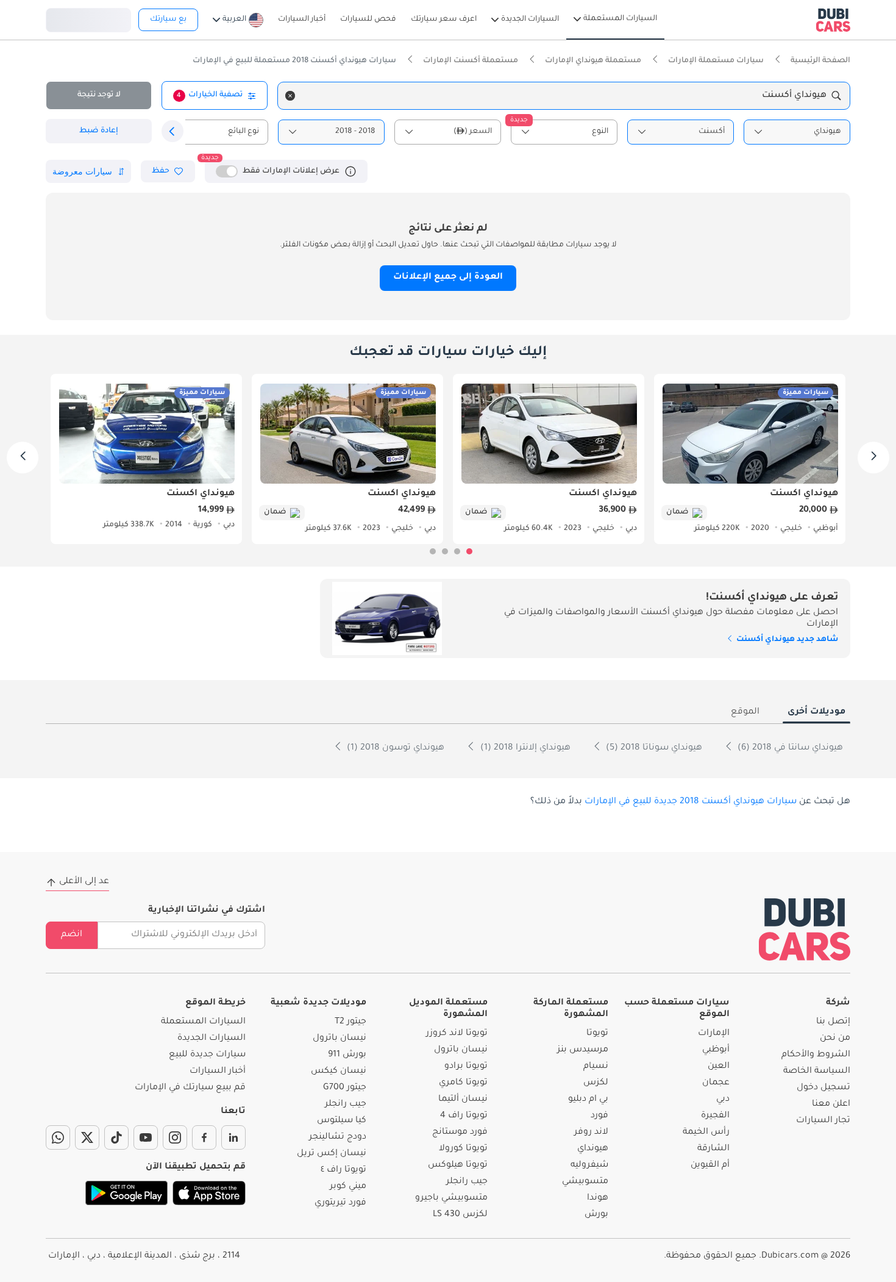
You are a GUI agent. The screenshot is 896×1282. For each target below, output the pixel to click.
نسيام (595, 1067)
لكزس (595, 1083)
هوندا (597, 1198)
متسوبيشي (585, 1182)
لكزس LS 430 (460, 1215)
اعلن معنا (831, 1104)
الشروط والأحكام (815, 1055)
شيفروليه (589, 1165)
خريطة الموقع (215, 1003)
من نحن (835, 1039)
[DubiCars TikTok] (116, 1137)
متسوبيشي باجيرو (451, 1198)
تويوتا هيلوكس (458, 1165)
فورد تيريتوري (340, 1203)
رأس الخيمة (706, 1132)
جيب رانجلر (467, 1182)
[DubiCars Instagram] (175, 1137)
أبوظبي (716, 1050)
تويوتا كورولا (463, 1149)
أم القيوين (710, 1165)
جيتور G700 (344, 1088)
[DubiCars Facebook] (204, 1137)
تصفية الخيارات (210, 95)
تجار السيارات (823, 1121)
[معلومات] (350, 171)
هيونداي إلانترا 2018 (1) (524, 748)
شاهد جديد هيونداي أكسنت (786, 640)
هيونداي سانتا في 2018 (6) (789, 748)
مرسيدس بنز (582, 1050)
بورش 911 (347, 1055)
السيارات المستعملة (203, 1022)
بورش (596, 1215)
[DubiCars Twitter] (87, 1137)
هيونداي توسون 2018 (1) (394, 748)
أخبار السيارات (218, 1071)
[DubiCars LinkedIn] (233, 1137)
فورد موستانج (460, 1132)
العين (719, 1067)
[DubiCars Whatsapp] (58, 1137)
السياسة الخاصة (816, 1071)
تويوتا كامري (463, 1083)
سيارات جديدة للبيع (207, 1055)
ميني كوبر (348, 1187)
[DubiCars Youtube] (146, 1137)
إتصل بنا (833, 1022)
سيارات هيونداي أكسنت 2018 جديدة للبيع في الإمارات (691, 802)
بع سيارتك (168, 19)
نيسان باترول (461, 1050)
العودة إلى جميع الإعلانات (448, 277)
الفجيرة (715, 1116)
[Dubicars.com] (804, 929)
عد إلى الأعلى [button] (84, 882)
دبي (723, 1100)
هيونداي (592, 1149)
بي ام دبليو (588, 1100)
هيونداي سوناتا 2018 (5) (652, 748)
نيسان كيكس (338, 1071)
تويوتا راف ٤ (343, 1170)
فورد (599, 1116)
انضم (71, 935)
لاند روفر (591, 1132)
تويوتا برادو (466, 1067)
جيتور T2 (350, 1022)
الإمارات (714, 1034)
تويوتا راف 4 (464, 1116)
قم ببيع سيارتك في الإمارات (190, 1088)
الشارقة (713, 1149)
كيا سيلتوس (341, 1121)
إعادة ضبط (98, 131)
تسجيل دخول (88, 18)
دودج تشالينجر (337, 1137)
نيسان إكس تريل (331, 1154)
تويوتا (597, 1034)
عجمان (716, 1083)
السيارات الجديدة (211, 1039)
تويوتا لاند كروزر (457, 1034)
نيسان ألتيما (463, 1100)
